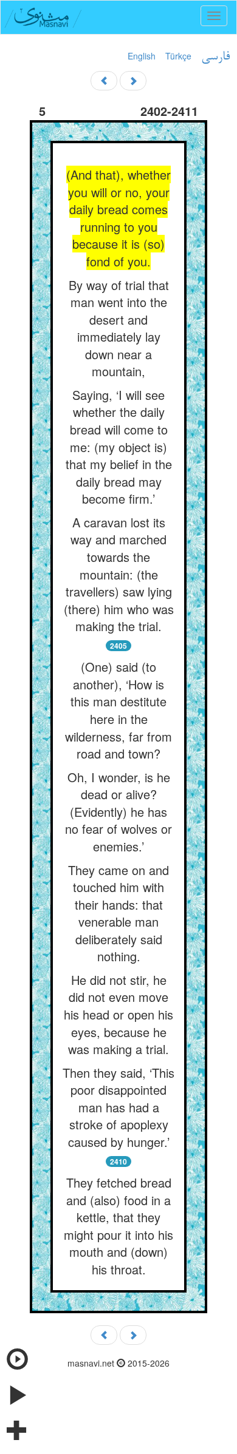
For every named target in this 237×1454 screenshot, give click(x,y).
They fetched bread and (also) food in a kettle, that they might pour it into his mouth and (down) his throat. (118, 1226)
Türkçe (178, 56)
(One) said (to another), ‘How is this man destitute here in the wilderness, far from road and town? (118, 710)
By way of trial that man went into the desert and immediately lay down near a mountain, (119, 328)
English (142, 56)
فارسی (215, 57)
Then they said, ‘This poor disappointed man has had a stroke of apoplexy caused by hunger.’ (118, 1107)
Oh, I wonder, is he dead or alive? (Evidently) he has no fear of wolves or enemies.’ (118, 811)
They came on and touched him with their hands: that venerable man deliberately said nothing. (118, 913)
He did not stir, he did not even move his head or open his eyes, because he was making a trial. (118, 1014)
